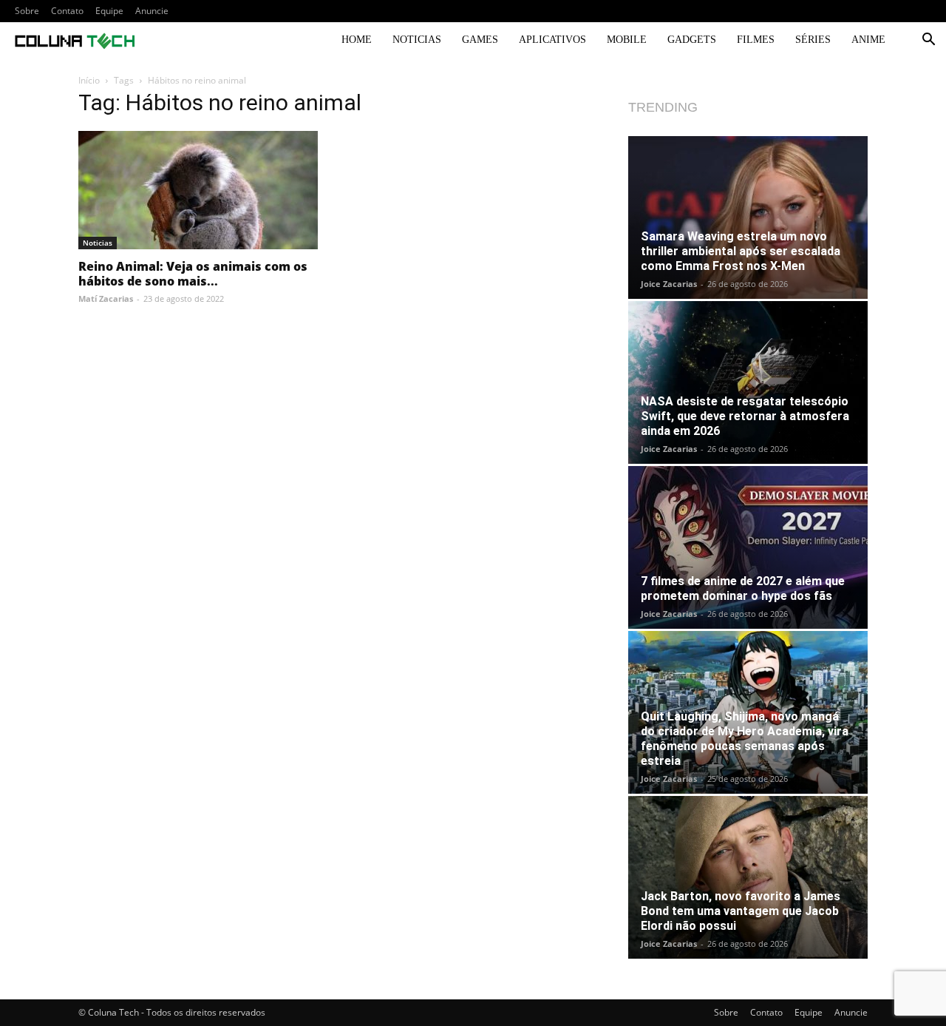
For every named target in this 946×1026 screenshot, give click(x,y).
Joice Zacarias (669, 283)
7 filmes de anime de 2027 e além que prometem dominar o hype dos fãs (743, 588)
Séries (813, 39)
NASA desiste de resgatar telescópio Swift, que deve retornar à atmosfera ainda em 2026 (745, 416)
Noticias (416, 39)
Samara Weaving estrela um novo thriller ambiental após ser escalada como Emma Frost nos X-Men (740, 251)
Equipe (109, 10)
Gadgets (691, 39)
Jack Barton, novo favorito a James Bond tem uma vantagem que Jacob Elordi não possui (740, 911)
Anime (868, 39)
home (356, 39)
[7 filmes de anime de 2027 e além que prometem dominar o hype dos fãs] (748, 547)
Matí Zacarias (105, 298)
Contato (67, 10)
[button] (928, 41)
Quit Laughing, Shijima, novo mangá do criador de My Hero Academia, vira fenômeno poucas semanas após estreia (744, 738)
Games (480, 39)
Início (89, 80)
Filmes (756, 39)
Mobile (627, 39)
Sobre (27, 10)
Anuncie (152, 10)
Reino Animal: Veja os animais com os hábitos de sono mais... (192, 273)
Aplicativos (552, 39)
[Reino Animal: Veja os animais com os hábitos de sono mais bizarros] (198, 190)
